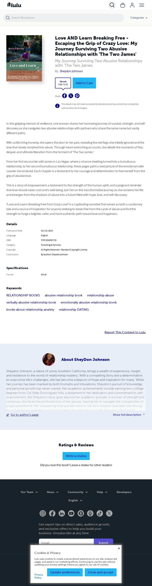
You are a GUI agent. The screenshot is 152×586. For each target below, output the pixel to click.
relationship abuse (100, 295)
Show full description (127, 414)
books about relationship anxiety (30, 309)
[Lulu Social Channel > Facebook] (52, 513)
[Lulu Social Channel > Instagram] (43, 513)
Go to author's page (25, 415)
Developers (124, 492)
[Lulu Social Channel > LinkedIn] (62, 513)
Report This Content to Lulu (125, 332)
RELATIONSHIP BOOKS (23, 295)
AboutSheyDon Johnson (85, 359)
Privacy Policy (38, 576)
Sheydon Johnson (71, 71)
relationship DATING (74, 309)
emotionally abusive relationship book (89, 302)
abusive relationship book (63, 295)
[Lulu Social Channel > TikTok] (100, 513)
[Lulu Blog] (81, 513)
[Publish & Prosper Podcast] (90, 513)
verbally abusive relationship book (31, 302)
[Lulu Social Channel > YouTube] (71, 513)
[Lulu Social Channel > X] (109, 513)
